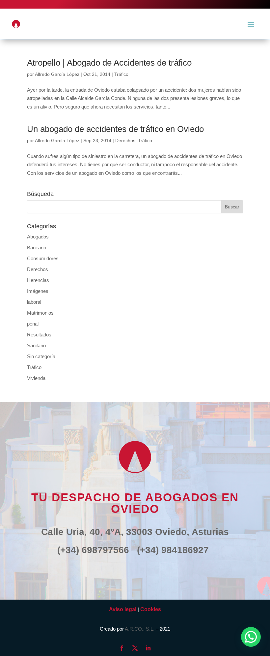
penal (33, 324)
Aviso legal (122, 609)
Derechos (125, 140)
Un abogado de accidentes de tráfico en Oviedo (115, 129)
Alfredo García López (57, 74)
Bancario (36, 247)
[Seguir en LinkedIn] (148, 648)
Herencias (38, 280)
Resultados (39, 334)
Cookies (150, 609)
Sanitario (36, 345)
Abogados (38, 236)
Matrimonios (40, 313)
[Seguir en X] (135, 648)
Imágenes (37, 291)
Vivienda (36, 378)
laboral (34, 302)
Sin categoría (41, 356)
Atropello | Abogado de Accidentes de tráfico (109, 63)
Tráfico (121, 74)
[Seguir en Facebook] (122, 648)
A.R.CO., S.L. (139, 629)
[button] (251, 637)
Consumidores (43, 258)
